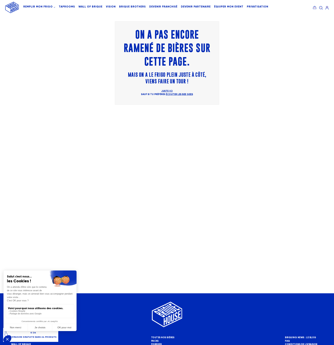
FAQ (287, 341)
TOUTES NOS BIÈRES (162, 337)
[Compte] (327, 8)
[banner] (12, 12)
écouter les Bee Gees (179, 94)
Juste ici (167, 91)
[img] (321, 8)
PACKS (155, 341)
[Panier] (314, 7)
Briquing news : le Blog (300, 337)
